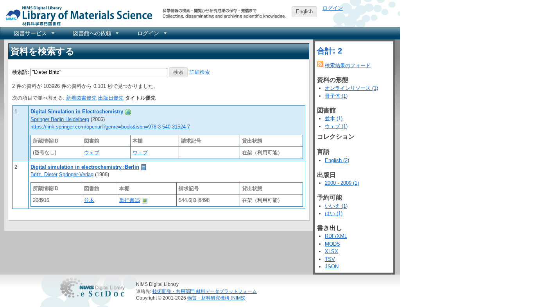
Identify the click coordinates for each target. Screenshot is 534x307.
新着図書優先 (81, 98)
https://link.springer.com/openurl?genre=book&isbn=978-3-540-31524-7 (110, 127)
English (304, 11)
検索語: (20, 72)
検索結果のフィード (348, 65)
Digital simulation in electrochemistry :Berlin (84, 167)
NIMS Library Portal (76, 15)
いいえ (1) (336, 206)
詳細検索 (200, 72)
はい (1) (333, 213)
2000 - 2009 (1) (342, 183)
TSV (330, 259)
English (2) (337, 160)
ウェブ (91, 152)
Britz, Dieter (43, 174)
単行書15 (129, 200)
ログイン (333, 8)
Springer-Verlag (76, 174)
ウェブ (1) (336, 126)
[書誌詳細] (128, 111)
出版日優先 (111, 98)
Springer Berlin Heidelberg (59, 119)
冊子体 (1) (336, 96)
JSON (332, 267)
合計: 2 (329, 50)
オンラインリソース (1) (351, 88)
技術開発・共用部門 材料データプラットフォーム (204, 291)
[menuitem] (33, 33)
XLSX (331, 251)
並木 (89, 200)
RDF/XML (336, 236)
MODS (332, 244)
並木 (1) (333, 118)
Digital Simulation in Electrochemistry (76, 111)
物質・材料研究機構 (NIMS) (216, 297)
